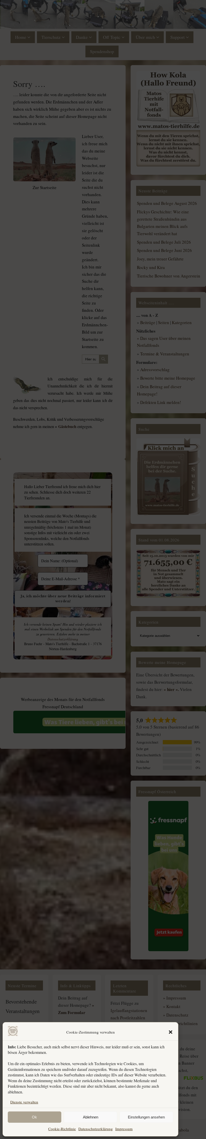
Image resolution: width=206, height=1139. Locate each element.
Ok (34, 1117)
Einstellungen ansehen (146, 1117)
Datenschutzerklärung (95, 1128)
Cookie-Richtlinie (62, 1128)
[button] (170, 1032)
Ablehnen (90, 1117)
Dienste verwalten (24, 1101)
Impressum (124, 1128)
